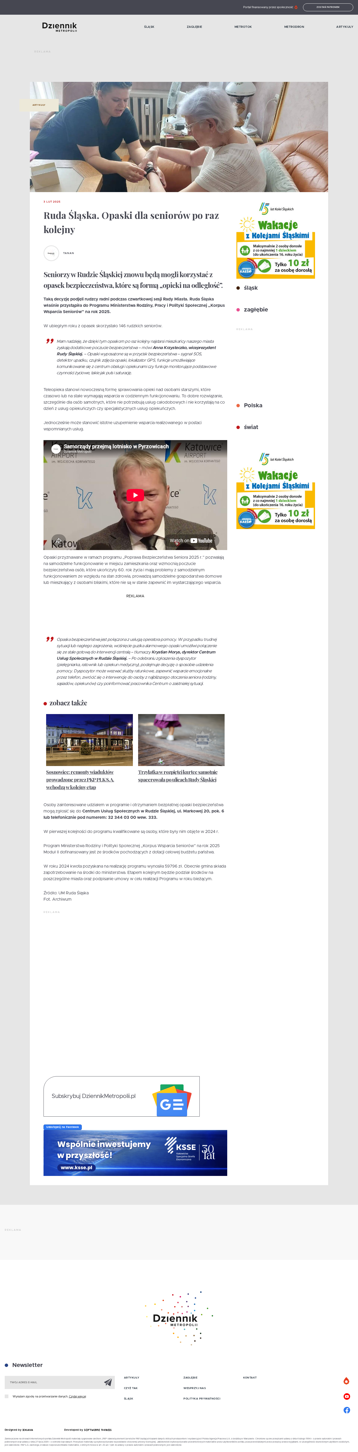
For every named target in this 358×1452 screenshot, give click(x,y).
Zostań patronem (328, 7)
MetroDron (294, 26)
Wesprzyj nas (194, 1388)
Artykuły (344, 26)
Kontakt (250, 1377)
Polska (252, 406)
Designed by (14, 1430)
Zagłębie (194, 26)
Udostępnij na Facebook (62, 1127)
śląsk (250, 288)
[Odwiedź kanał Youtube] (346, 1396)
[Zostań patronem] (346, 1381)
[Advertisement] (129, 68)
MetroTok (243, 26)
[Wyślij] (107, 1382)
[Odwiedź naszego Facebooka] (346, 1409)
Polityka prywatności (201, 1398)
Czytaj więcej (77, 1396)
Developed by (74, 1430)
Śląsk (149, 26)
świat (250, 427)
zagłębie (255, 310)
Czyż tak (131, 1388)
